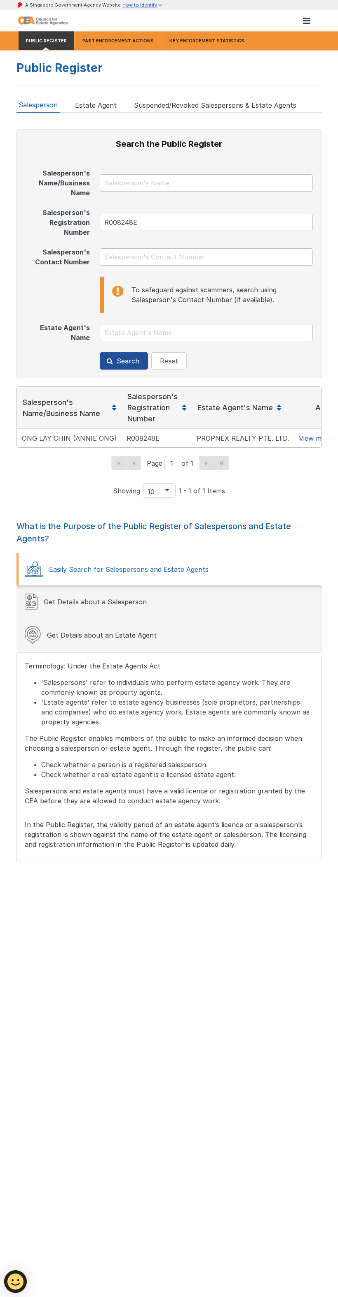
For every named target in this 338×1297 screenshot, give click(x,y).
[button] (142, 5)
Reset (169, 361)
